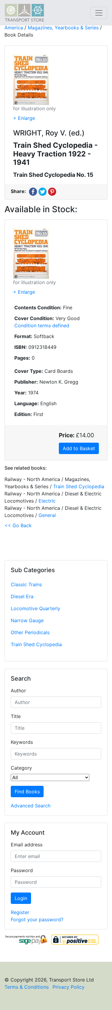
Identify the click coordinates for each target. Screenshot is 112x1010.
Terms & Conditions (26, 987)
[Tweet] (43, 191)
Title (16, 716)
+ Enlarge (24, 118)
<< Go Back (18, 525)
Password (22, 870)
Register (20, 912)
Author (18, 691)
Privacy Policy (69, 987)
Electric (47, 501)
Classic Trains (26, 584)
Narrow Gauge (27, 620)
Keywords (22, 742)
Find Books (27, 792)
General (47, 515)
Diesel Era (22, 596)
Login (21, 898)
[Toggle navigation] (98, 13)
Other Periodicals (30, 632)
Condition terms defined (41, 325)
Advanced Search (30, 806)
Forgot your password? (37, 919)
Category (21, 768)
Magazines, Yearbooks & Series (63, 28)
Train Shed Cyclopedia (36, 644)
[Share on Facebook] (33, 191)
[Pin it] (52, 191)
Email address (26, 845)
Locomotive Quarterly (35, 608)
